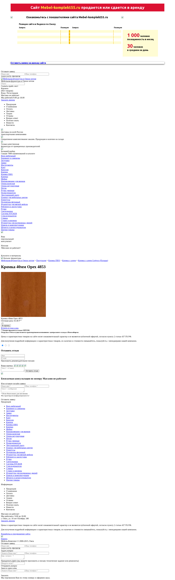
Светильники (7, 211)
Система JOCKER (9, 213)
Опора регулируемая (10, 186)
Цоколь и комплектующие (12, 225)
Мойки (4, 179)
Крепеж (4, 172)
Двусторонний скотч (10, 195)
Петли (4, 188)
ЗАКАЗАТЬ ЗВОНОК (10, 76)
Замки (3, 163)
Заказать (4, 575)
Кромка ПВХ (7, 174)
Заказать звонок (8, 100)
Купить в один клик (10, 328)
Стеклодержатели (9, 216)
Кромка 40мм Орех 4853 (11, 318)
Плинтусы (5, 200)
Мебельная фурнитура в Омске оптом (17, 260)
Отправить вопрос (9, 566)
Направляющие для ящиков (13, 181)
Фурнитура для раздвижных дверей (16, 223)
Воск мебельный (8, 156)
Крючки (4, 177)
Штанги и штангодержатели (13, 227)
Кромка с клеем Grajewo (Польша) (93, 260)
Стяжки (4, 218)
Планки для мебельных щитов (14, 197)
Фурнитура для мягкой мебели (14, 204)
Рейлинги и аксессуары (11, 207)
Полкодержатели (8, 193)
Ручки (3, 209)
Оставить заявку (8, 399)
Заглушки (5, 160)
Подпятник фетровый (10, 202)
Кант (3, 167)
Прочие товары (7, 230)
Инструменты (7, 165)
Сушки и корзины (9, 220)
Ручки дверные (7, 190)
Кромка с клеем (69, 260)
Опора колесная (8, 183)
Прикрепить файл (9, 561)
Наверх (4, 539)
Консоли (5, 170)
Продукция (41, 260)
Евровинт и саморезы (10, 158)
